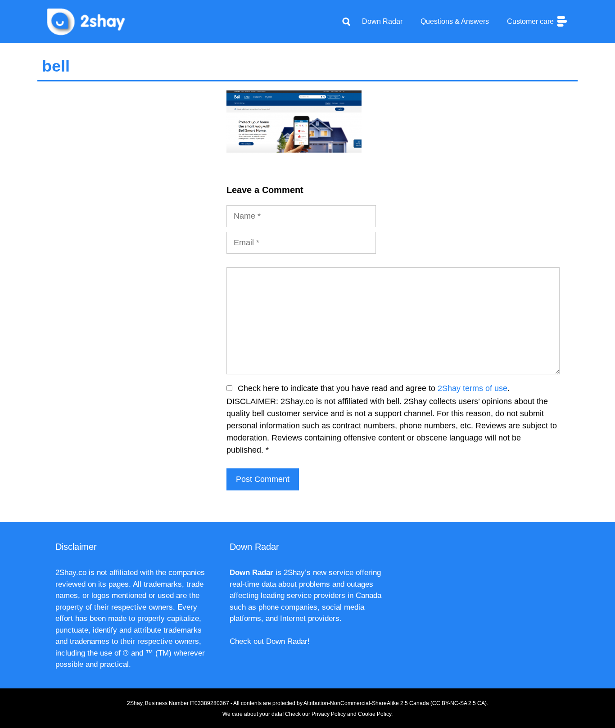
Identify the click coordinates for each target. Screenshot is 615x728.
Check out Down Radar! (270, 641)
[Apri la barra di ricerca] (346, 21)
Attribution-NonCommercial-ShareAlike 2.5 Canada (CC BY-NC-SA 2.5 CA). (395, 703)
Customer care (531, 21)
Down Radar (382, 21)
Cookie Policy (374, 714)
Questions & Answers (455, 21)
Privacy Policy (329, 714)
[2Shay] (86, 20)
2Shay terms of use (472, 388)
